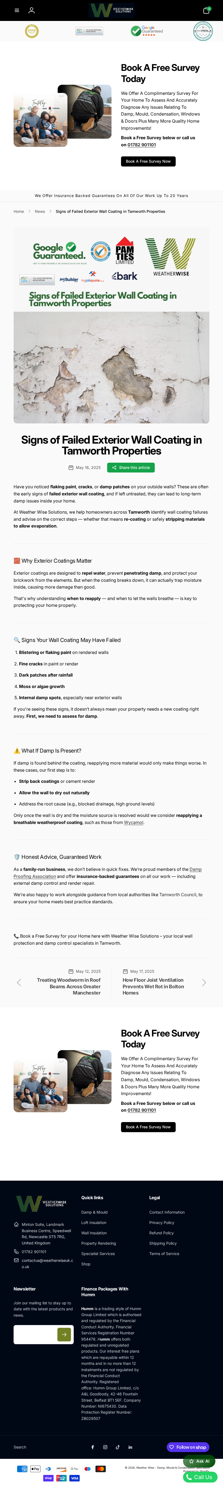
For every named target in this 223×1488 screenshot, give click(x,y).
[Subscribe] (64, 1334)
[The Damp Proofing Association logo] (73, 31)
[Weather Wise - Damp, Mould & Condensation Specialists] (41, 1211)
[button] (17, 10)
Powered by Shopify (196, 1471)
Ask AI (202, 1461)
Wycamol (133, 822)
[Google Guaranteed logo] (130, 31)
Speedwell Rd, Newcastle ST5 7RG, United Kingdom (46, 1236)
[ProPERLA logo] (187, 31)
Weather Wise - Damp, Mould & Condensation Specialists (172, 1467)
